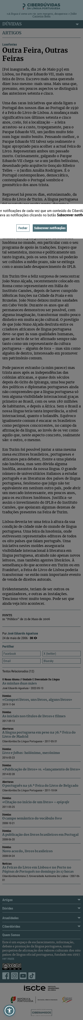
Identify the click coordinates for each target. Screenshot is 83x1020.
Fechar (22, 228)
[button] (9, 1010)
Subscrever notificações (49, 228)
